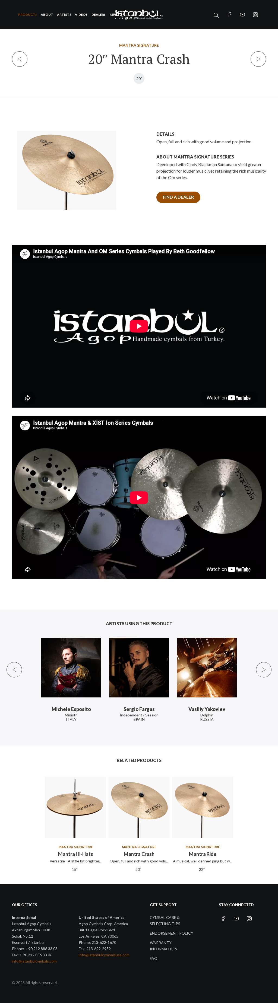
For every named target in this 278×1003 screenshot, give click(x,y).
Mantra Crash (139, 854)
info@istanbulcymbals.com (34, 961)
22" (202, 869)
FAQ (153, 958)
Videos (81, 14)
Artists (64, 14)
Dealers (98, 14)
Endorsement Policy (171, 933)
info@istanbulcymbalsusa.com (104, 955)
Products (27, 14)
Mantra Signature (139, 45)
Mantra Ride (202, 854)
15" (75, 869)
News (114, 14)
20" (139, 78)
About (47, 14)
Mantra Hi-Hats (75, 854)
